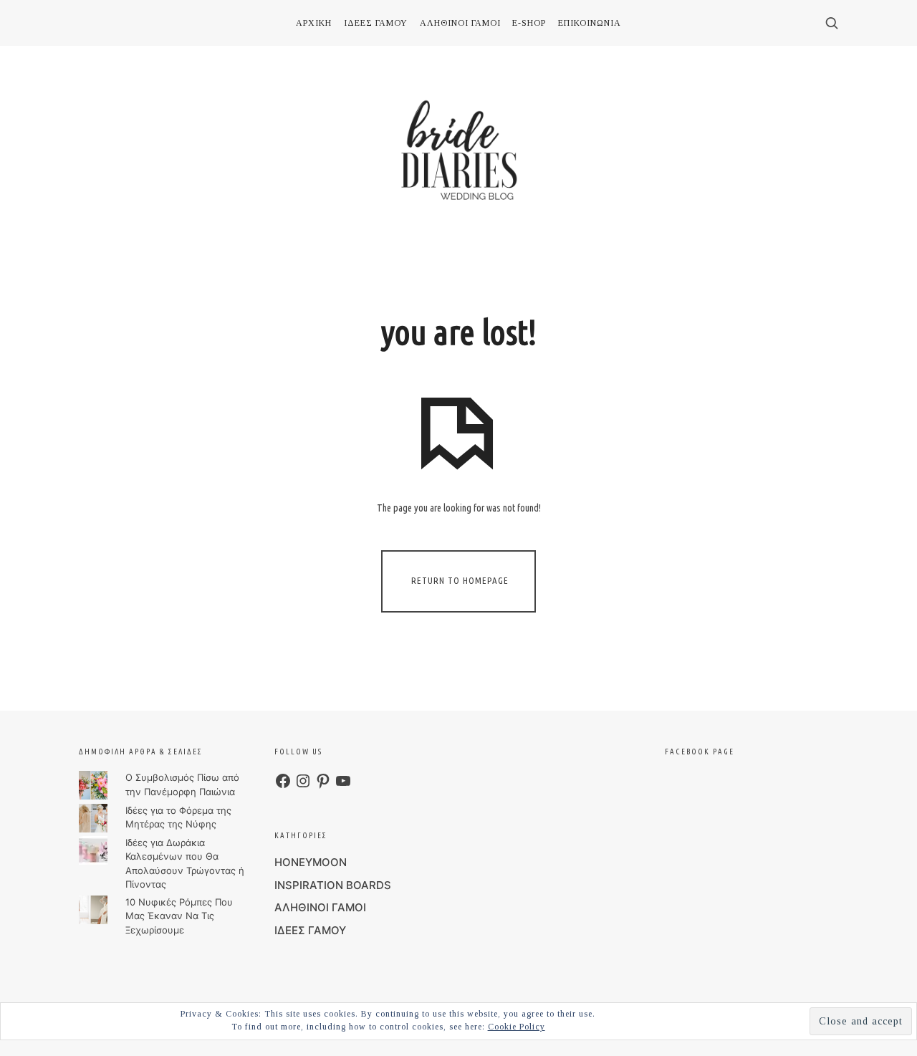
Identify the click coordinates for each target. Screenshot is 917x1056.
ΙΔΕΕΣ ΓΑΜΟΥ (310, 930)
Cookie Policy (516, 1027)
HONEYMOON (310, 862)
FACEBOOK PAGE (699, 751)
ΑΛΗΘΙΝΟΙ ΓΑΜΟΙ (320, 907)
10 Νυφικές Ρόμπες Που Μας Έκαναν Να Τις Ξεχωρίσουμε (179, 916)
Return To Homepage (460, 580)
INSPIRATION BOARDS (332, 885)
